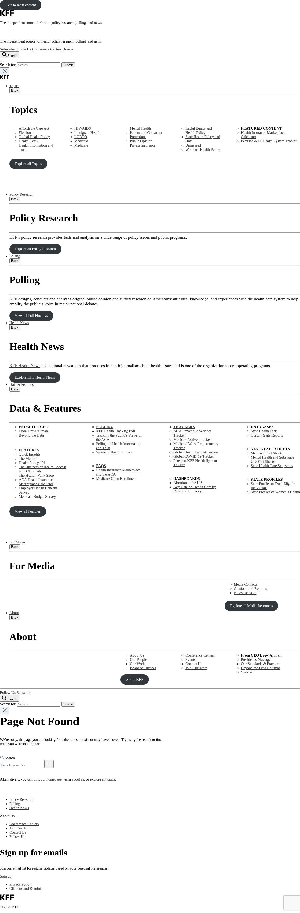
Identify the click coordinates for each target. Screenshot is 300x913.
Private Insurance (142, 145)
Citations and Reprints (250, 589)
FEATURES (29, 450)
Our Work (137, 664)
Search (9, 758)
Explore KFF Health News (35, 377)
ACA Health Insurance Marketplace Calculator (36, 482)
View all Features (28, 511)
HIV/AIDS (82, 128)
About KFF (134, 679)
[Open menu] (2, 61)
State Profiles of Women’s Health (275, 492)
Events (190, 660)
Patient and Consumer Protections (146, 135)
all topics (108, 779)
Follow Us (23, 49)
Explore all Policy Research (35, 249)
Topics (14, 86)
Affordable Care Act (34, 128)
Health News (19, 323)
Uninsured (193, 145)
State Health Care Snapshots (272, 466)
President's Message (255, 660)
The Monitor (28, 458)
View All (247, 672)
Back (14, 90)
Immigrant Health (87, 133)
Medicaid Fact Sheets (266, 453)
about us (78, 779)
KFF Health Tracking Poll (115, 431)
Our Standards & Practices (260, 664)
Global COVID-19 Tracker (193, 456)
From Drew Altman (33, 431)
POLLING (104, 427)
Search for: (8, 65)
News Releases (245, 593)
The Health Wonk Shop (36, 475)
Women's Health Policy (202, 149)
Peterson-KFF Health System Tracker (268, 141)
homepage (54, 779)
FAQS (101, 466)
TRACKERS (184, 427)
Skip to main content (20, 5)
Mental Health (140, 128)
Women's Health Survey (114, 452)
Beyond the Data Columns (260, 668)
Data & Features (21, 385)
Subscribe (7, 49)
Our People (138, 660)
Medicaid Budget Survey (37, 497)
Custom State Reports (267, 435)
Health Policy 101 (32, 463)
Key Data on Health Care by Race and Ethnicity (194, 489)
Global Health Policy (34, 137)
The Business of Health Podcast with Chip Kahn (42, 469)
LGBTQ (80, 137)
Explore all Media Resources (251, 606)
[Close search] (4, 71)
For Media (17, 542)
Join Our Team (196, 668)
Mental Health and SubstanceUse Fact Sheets (272, 459)
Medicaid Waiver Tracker (192, 439)
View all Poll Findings (31, 315)
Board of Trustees (143, 668)
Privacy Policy (20, 884)
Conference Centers (46, 49)
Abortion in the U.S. (188, 483)
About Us (137, 655)
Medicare (81, 145)
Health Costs (28, 141)
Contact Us (193, 664)
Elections (25, 133)
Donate (67, 49)
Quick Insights (29, 454)
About (14, 613)
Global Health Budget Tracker (195, 452)
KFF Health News (24, 365)
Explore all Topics (28, 164)
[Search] (49, 764)
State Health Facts (264, 431)
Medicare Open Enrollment (116, 478)
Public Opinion (141, 141)
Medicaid (81, 141)
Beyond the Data (31, 435)
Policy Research (21, 194)
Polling (14, 256)
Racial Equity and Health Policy (198, 130)
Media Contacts (245, 584)
